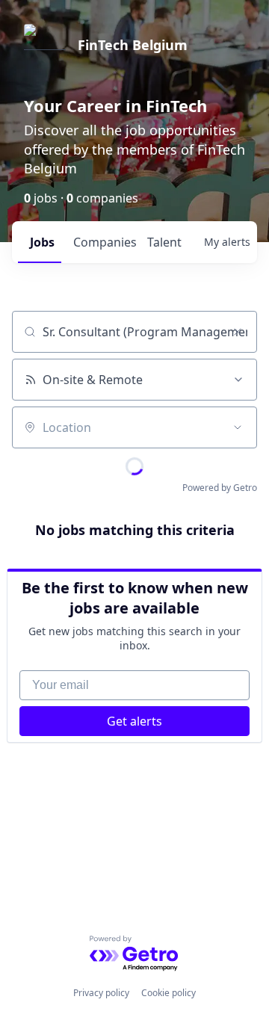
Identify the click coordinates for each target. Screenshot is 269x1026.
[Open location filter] (237, 427)
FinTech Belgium (133, 45)
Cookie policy (168, 992)
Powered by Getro (219, 487)
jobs (42, 242)
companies (104, 242)
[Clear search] (237, 331)
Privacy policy (101, 992)
